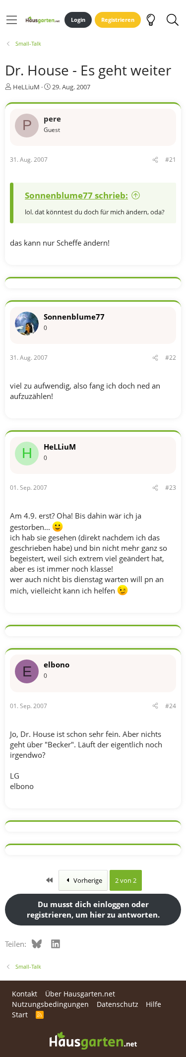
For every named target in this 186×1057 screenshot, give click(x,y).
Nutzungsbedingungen (50, 1004)
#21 (170, 159)
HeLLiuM (26, 86)
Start (20, 1014)
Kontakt (24, 993)
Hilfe (153, 1004)
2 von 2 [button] (125, 880)
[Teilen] (155, 160)
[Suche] (172, 19)
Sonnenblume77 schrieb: (76, 195)
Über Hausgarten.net (80, 993)
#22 (170, 357)
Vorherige (87, 880)
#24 (170, 706)
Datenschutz (117, 1004)
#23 (170, 487)
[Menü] (11, 20)
